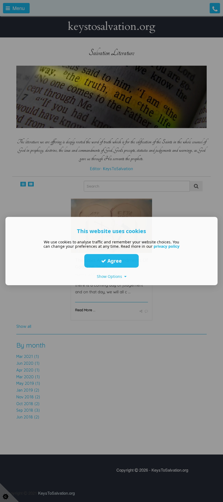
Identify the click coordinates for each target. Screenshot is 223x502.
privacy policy (166, 246)
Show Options (110, 276)
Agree (114, 261)
